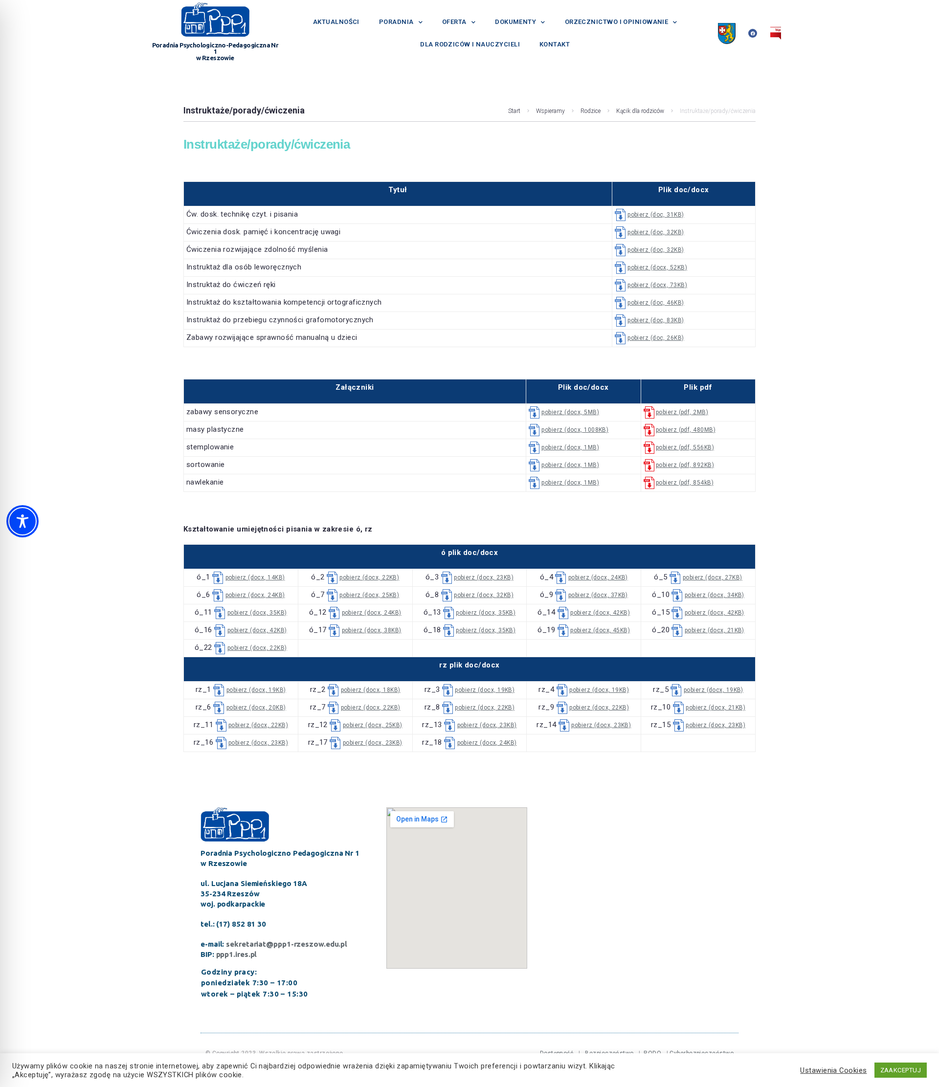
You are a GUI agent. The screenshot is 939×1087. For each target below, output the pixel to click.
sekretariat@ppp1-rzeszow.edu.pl (286, 944)
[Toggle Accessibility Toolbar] (22, 521)
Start (514, 111)
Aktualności (336, 21)
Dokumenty (515, 21)
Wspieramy (550, 111)
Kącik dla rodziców (640, 111)
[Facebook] (752, 33)
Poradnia (396, 21)
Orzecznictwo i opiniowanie (617, 21)
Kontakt (554, 44)
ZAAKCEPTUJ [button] (900, 1070)
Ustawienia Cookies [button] (833, 1070)
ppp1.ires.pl (236, 954)
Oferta (454, 21)
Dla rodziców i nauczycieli (470, 44)
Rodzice (591, 111)
